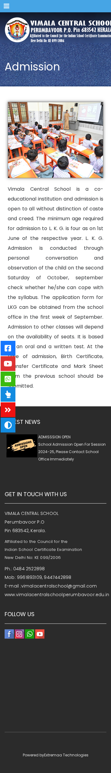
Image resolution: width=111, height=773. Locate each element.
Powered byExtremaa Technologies (55, 755)
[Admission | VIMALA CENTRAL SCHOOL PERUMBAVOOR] (55, 27)
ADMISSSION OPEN (54, 437)
